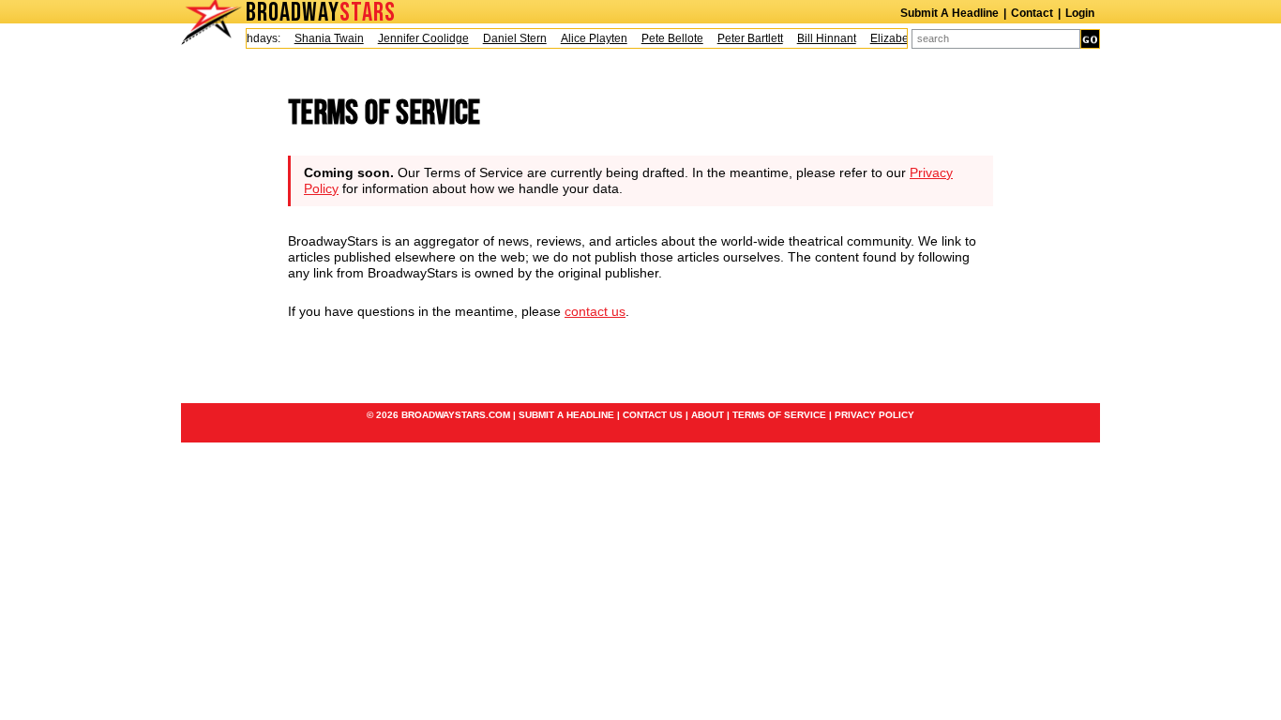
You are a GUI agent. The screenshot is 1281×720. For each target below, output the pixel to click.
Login (1079, 13)
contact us (595, 311)
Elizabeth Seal (903, 38)
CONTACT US (653, 415)
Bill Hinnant (821, 38)
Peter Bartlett (745, 38)
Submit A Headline (949, 13)
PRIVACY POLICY (874, 415)
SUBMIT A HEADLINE (566, 415)
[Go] (1090, 39)
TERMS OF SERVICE (779, 415)
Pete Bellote (668, 38)
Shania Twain (324, 38)
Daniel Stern (510, 38)
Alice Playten (589, 38)
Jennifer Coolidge (418, 38)
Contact (1032, 13)
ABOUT (707, 415)
